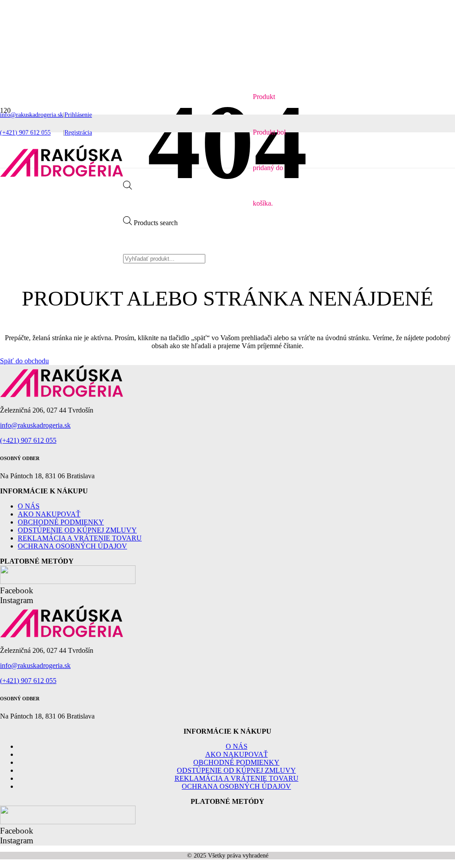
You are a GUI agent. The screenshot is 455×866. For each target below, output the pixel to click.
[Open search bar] (127, 187)
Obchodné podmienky (61, 522)
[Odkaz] (61, 175)
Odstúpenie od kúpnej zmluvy (77, 530)
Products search (156, 222)
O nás (29, 506)
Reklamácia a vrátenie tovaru (80, 538)
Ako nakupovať (49, 514)
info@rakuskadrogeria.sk (35, 425)
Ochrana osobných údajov (72, 546)
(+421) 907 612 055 (28, 440)
